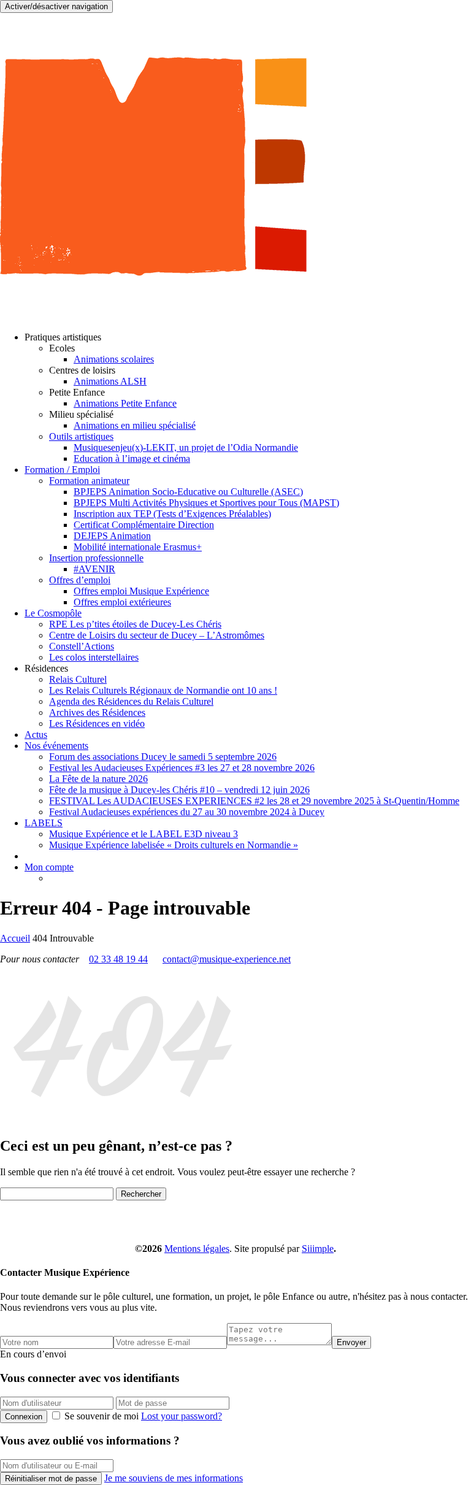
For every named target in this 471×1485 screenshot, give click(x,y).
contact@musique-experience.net (227, 959)
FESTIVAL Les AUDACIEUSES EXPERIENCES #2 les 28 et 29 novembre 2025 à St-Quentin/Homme (254, 801)
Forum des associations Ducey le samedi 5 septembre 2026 (163, 756)
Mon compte (49, 867)
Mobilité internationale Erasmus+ (138, 547)
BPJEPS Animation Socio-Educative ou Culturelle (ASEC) (188, 491)
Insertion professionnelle (96, 558)
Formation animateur (89, 480)
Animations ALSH (110, 381)
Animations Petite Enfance (125, 403)
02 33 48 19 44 (118, 959)
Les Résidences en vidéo (97, 723)
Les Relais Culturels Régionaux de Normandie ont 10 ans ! (163, 690)
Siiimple (318, 1248)
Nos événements (56, 745)
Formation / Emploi (62, 469)
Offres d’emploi (79, 580)
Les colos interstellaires (94, 657)
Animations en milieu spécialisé (135, 425)
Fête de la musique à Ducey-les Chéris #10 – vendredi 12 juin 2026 (179, 790)
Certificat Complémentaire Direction (144, 525)
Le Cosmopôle (53, 613)
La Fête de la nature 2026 (98, 778)
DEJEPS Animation (112, 536)
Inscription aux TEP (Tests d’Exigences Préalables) (172, 513)
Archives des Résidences (97, 712)
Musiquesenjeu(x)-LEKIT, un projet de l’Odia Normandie (186, 447)
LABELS (44, 823)
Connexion (23, 1416)
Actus (36, 734)
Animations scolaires (114, 359)
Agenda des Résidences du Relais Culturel (131, 701)
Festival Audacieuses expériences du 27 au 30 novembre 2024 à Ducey (186, 812)
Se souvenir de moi (101, 1416)
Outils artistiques (81, 436)
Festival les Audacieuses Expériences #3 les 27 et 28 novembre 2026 (182, 767)
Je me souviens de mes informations (173, 1478)
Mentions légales (196, 1248)
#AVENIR (94, 569)
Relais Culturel (78, 679)
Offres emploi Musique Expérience (141, 591)
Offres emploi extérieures (122, 602)
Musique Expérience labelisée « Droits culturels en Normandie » (173, 845)
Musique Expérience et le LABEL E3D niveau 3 (143, 834)
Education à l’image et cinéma (132, 458)
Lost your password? (181, 1416)
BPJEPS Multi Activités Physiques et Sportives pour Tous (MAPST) (206, 502)
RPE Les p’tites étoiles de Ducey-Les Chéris (135, 624)
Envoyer (351, 1342)
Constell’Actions (81, 646)
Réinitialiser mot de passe (51, 1478)
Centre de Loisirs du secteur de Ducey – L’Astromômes (156, 635)
